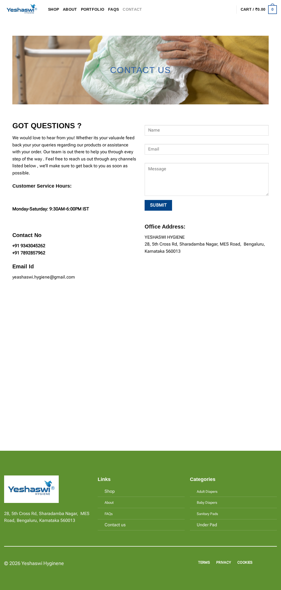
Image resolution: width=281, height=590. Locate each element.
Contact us (115, 524)
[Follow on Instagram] (14, 527)
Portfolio (93, 9)
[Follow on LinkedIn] (27, 527)
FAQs (113, 9)
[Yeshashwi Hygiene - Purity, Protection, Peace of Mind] (22, 10)
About (70, 9)
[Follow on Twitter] (21, 527)
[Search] (220, 9)
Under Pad (207, 524)
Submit (158, 205)
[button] (229, 10)
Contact (132, 9)
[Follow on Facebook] (7, 527)
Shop (53, 9)
